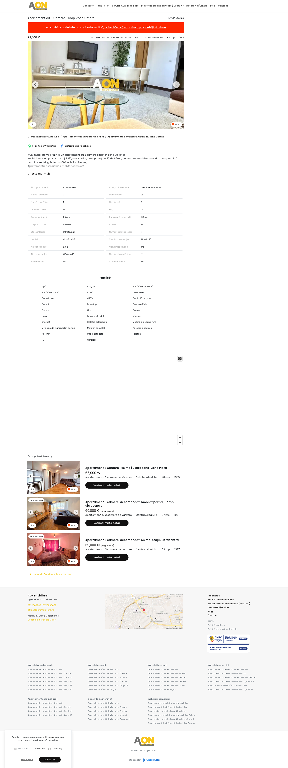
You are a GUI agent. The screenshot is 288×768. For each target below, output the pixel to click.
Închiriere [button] (102, 5)
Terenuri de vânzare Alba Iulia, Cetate (166, 677)
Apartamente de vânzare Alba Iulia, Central (50, 677)
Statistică (40, 748)
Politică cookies (216, 625)
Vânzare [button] (88, 5)
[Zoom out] (180, 442)
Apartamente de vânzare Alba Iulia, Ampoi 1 (50, 685)
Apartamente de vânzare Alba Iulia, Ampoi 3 (50, 681)
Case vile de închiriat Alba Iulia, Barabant (109, 719)
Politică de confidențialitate (222, 629)
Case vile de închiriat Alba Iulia (103, 703)
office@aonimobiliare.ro (41, 609)
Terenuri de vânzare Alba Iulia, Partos (166, 685)
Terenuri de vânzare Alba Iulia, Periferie (167, 681)
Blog (212, 5)
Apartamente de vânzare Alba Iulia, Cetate (49, 673)
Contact (223, 5)
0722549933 (34, 605)
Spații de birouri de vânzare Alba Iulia (227, 673)
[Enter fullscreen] (180, 358)
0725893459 (49, 605)
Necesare (23, 748)
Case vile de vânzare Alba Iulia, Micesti (107, 677)
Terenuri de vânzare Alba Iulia (163, 669)
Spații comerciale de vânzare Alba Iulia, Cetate (231, 677)
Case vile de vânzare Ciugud (102, 689)
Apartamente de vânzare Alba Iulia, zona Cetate (136, 136)
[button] (35, 84)
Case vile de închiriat (100, 699)
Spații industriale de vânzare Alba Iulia (227, 685)
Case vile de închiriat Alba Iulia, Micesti (107, 715)
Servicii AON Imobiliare (125, 5)
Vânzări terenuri (157, 665)
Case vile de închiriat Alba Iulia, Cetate (107, 707)
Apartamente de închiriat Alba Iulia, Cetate (49, 707)
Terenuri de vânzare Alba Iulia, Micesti (167, 673)
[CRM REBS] (151, 759)
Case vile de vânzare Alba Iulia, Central (107, 681)
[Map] (106, 401)
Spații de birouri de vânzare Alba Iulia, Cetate (230, 689)
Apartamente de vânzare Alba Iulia (83, 136)
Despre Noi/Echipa (197, 5)
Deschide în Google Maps (42, 619)
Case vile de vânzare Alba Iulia (103, 669)
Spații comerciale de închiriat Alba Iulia (168, 703)
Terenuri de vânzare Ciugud (162, 689)
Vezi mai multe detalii (107, 485)
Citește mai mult (39, 173)
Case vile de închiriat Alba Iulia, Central (107, 711)
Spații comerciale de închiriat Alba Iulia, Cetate (171, 715)
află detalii (48, 737)
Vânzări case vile (97, 665)
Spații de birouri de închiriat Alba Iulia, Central (171, 719)
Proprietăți (214, 595)
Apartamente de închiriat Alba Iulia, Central (50, 711)
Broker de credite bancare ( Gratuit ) (162, 5)
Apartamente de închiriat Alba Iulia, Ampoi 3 (50, 715)
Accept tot (50, 759)
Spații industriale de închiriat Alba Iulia (167, 707)
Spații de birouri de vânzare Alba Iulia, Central (231, 681)
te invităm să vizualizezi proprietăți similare (135, 27)
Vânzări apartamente (40, 665)
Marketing (57, 748)
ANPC (211, 621)
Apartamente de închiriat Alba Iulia (45, 703)
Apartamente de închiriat (43, 699)
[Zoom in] (180, 437)
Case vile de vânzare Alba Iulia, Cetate (107, 673)
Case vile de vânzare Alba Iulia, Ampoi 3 (108, 685)
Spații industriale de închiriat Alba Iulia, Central (171, 723)
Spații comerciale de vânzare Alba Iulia (228, 669)
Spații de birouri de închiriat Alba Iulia (167, 711)
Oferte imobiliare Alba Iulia (43, 136)
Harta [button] (178, 124)
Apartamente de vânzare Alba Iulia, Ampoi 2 (50, 689)
